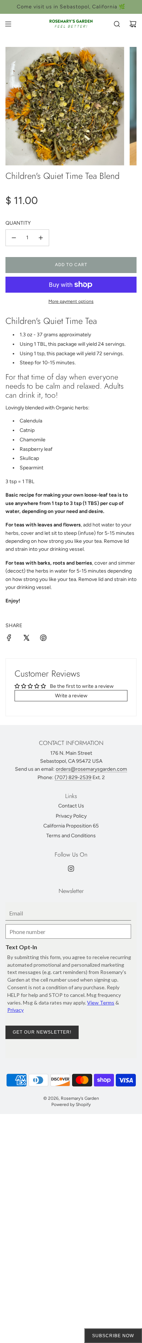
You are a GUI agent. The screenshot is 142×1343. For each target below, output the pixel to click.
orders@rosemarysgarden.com (91, 769)
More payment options (71, 301)
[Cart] (133, 24)
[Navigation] (8, 24)
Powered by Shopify (71, 1104)
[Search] (117, 24)
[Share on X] (26, 639)
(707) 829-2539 (73, 777)
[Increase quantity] (41, 238)
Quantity (18, 223)
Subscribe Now (113, 1335)
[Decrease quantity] (14, 238)
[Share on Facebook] (9, 639)
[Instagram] (71, 869)
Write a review (71, 696)
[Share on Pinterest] (43, 639)
